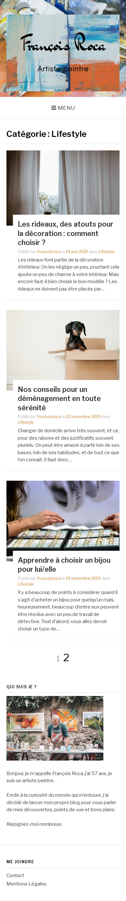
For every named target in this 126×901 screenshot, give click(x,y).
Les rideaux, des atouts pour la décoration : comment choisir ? (65, 233)
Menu (66, 108)
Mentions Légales (26, 884)
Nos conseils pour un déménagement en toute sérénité (59, 398)
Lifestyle (106, 251)
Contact (15, 875)
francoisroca (49, 251)
